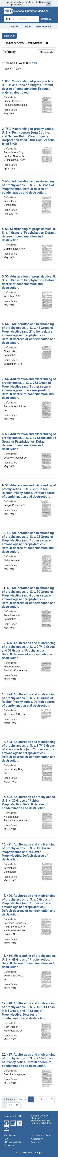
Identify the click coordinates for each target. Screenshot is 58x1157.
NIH (24, 1152)
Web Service (43, 26)
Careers (35, 1142)
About (15, 26)
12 (17, 1105)
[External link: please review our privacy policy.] (6, 1122)
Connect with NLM (13, 1116)
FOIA (6, 1139)
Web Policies (10, 1135)
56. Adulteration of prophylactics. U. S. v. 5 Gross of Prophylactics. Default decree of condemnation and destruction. (29, 282)
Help (28, 26)
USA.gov (38, 1152)
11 (10, 1105)
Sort (6, 68)
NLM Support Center (41, 1135)
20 (19, 68)
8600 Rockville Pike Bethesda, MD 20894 (41, 1122)
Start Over (9, 35)
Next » (35, 62)
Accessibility (37, 1139)
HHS (30, 1152)
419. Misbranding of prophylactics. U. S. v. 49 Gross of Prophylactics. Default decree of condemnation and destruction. (29, 961)
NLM (18, 1152)
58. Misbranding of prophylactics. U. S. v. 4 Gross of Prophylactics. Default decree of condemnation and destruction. (29, 234)
